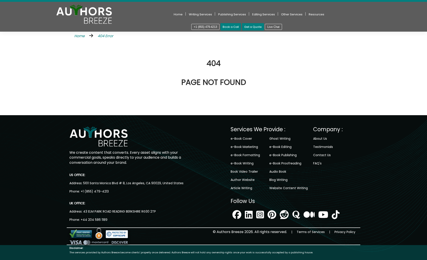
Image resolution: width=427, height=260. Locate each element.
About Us (320, 138)
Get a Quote (253, 27)
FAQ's (317, 163)
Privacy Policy (344, 232)
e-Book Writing (242, 163)
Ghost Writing (279, 138)
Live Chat (273, 27)
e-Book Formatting (245, 155)
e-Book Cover (241, 138)
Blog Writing (278, 180)
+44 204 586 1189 (94, 219)
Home (178, 14)
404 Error (105, 36)
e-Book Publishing (283, 155)
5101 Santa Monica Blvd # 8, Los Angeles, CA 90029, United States (132, 183)
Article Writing (241, 188)
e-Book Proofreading (285, 163)
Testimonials (323, 147)
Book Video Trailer (244, 171)
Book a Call (231, 27)
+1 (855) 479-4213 (205, 27)
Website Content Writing (288, 188)
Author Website (243, 180)
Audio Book (277, 171)
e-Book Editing (280, 147)
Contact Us (322, 155)
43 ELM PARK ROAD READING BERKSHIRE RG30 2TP (119, 211)
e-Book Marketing (244, 147)
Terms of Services (311, 232)
